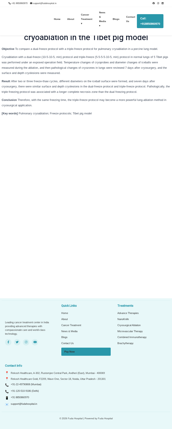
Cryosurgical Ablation (129, 325)
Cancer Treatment (71, 325)
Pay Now (69, 351)
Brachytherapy (125, 343)
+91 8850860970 (20, 397)
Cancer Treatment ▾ (86, 19)
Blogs (116, 19)
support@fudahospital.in (24, 403)
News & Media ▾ (102, 19)
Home (57, 19)
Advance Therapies (128, 313)
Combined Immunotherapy (132, 337)
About (70, 19)
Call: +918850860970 (150, 21)
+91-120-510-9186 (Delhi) (25, 390)
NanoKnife (123, 319)
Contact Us (130, 19)
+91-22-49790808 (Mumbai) (26, 384)
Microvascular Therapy (130, 331)
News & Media (69, 331)
